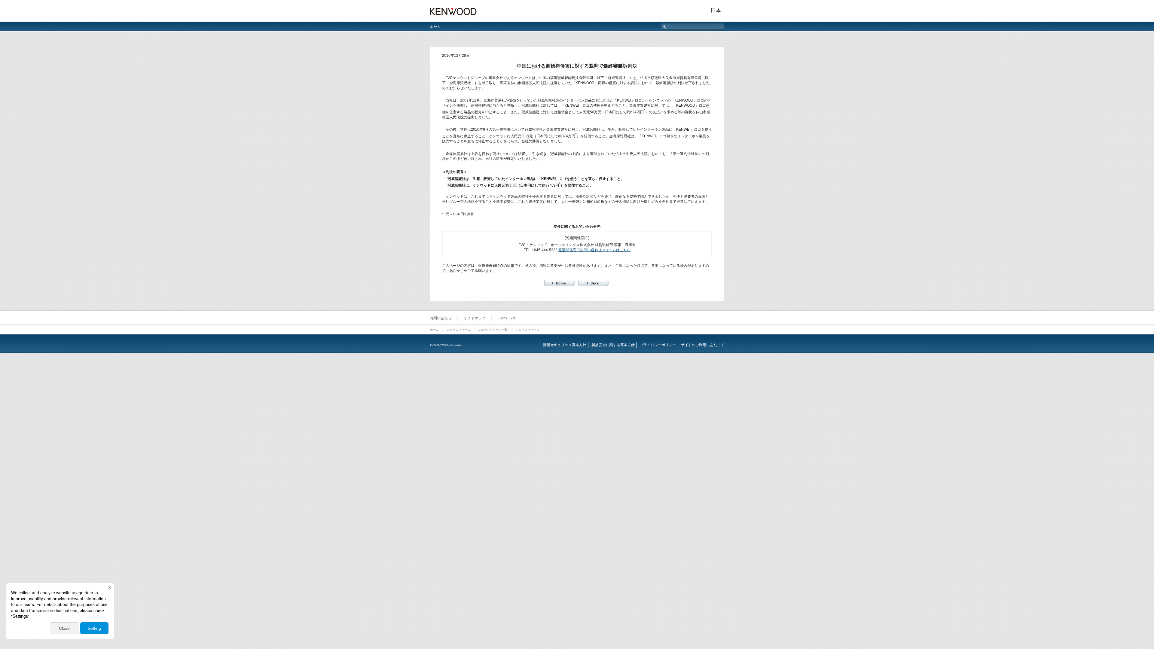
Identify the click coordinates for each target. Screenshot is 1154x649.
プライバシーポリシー (658, 345)
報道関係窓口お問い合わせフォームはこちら (594, 250)
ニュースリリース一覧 (493, 329)
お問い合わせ (440, 318)
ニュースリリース (458, 329)
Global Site (507, 318)
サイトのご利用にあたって (702, 345)
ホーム (435, 27)
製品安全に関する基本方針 (613, 345)
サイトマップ (474, 318)
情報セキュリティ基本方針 (564, 345)
